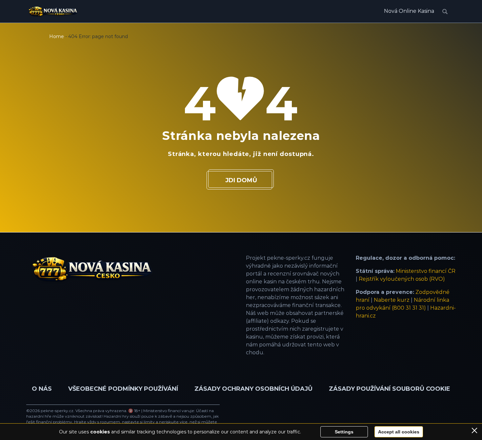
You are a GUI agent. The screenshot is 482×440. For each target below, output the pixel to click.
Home (56, 36)
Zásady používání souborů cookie (389, 388)
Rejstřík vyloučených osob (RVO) (402, 279)
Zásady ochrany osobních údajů (253, 388)
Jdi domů (241, 180)
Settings (344, 431)
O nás (42, 388)
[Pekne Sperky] (53, 11)
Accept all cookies (398, 431)
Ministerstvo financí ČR (425, 271)
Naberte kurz (392, 300)
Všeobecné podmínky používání (123, 388)
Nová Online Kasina (409, 11)
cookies (100, 432)
